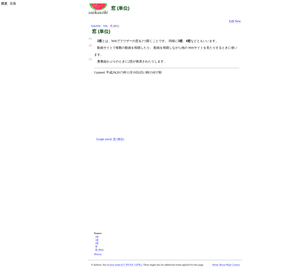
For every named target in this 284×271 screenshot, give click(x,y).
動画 (128, 47)
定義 (13, 3)
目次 (4, 3)
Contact (236, 264)
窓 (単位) (120, 8)
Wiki (105, 26)
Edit (231, 21)
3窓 (97, 240)
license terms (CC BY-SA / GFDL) (124, 264)
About (222, 264)
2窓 (130, 61)
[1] (90, 39)
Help (228, 264)
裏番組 (101, 61)
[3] (90, 59)
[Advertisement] (168, 109)
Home (215, 264)
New (238, 21)
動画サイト (105, 47)
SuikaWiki (96, 26)
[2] (90, 45)
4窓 (97, 243)
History (98, 254)
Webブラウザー (121, 41)
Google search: (110, 139)
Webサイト (195, 47)
